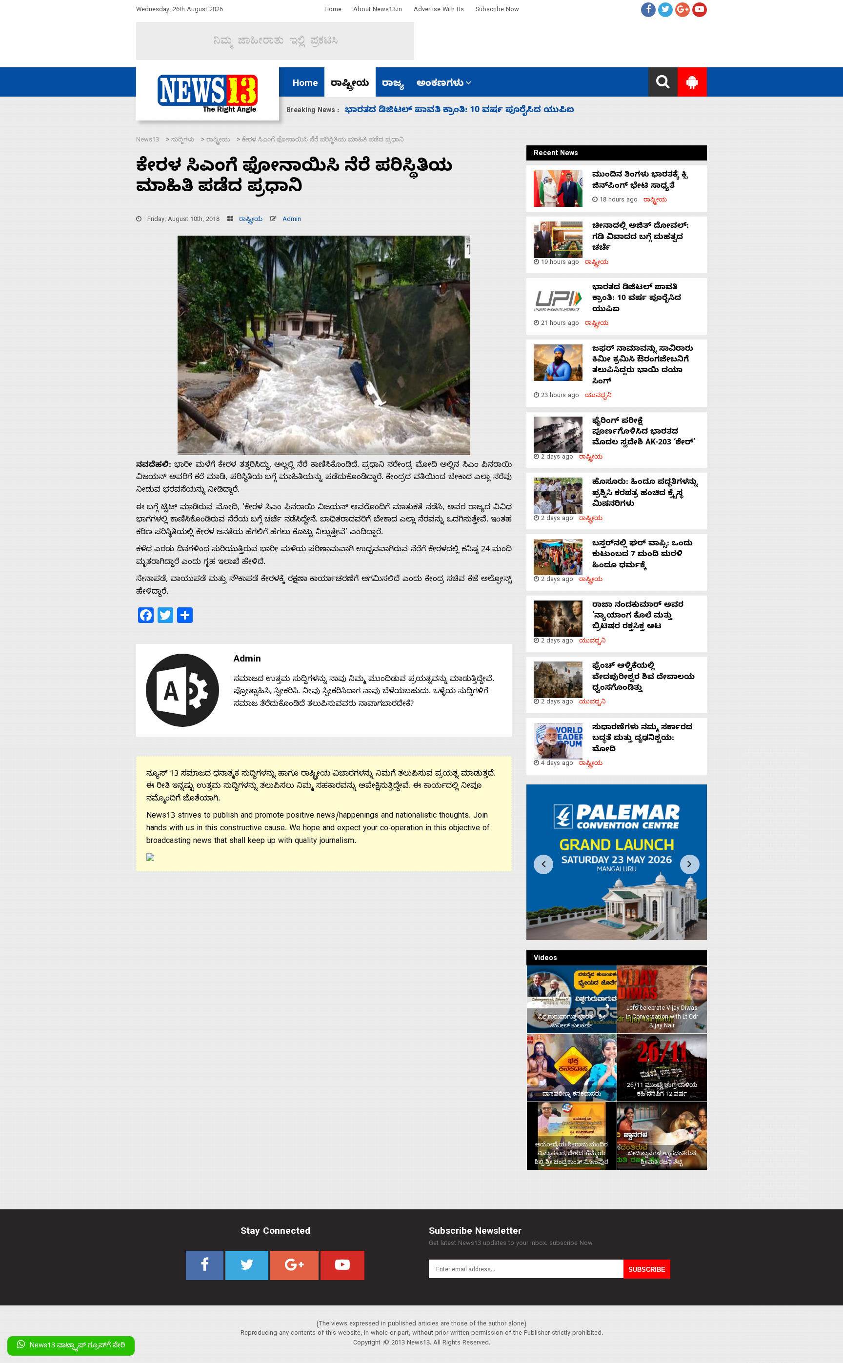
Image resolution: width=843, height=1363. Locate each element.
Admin (291, 220)
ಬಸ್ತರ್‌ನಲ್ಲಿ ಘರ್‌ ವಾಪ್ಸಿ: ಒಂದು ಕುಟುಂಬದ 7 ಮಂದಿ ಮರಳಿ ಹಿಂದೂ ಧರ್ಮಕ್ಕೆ (642, 555)
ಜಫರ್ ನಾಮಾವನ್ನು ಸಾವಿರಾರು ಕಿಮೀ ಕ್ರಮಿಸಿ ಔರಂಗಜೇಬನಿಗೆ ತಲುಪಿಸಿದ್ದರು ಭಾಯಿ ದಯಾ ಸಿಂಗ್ (642, 366)
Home (332, 10)
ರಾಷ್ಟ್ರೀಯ (350, 84)
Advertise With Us (439, 10)
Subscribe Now (497, 10)
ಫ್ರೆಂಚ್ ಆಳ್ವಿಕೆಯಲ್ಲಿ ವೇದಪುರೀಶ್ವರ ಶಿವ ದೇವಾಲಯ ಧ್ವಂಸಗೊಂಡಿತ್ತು (643, 677)
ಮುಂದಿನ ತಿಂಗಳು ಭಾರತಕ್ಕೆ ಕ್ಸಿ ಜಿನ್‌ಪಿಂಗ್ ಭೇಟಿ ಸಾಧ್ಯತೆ (639, 181)
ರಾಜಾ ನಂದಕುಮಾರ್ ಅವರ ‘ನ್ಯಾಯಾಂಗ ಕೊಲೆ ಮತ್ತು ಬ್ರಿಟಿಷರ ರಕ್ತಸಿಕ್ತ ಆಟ (637, 617)
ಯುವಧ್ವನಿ (598, 396)
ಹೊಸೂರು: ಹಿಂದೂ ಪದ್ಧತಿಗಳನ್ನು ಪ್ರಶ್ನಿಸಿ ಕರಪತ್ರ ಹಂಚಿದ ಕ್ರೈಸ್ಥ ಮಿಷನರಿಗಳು (645, 494)
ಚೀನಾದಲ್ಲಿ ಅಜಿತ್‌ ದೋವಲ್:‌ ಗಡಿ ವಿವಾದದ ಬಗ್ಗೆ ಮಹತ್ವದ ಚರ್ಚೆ (640, 237)
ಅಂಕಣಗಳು (440, 84)
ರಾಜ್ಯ (393, 84)
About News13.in (377, 10)
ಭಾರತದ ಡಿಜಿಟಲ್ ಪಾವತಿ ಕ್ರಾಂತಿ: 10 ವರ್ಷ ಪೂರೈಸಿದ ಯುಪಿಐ (636, 299)
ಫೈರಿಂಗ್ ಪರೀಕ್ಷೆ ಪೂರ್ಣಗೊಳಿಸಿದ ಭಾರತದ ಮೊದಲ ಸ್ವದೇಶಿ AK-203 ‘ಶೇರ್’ (481, 111)
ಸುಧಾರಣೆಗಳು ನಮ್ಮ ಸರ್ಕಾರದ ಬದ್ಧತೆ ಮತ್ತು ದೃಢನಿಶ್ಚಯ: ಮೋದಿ (642, 739)
